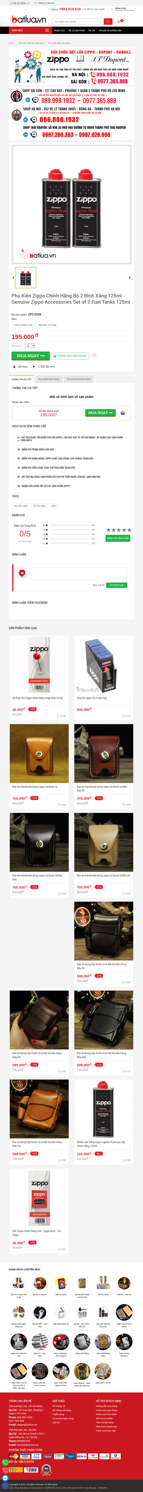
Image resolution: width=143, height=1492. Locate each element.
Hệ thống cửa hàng (61, 1410)
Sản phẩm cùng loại (23, 628)
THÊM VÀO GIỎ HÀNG (71, 356)
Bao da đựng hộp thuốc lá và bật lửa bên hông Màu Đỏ (37, 1055)
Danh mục (17, 30)
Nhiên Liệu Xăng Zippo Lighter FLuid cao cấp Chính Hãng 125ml (101, 1144)
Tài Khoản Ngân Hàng (63, 1418)
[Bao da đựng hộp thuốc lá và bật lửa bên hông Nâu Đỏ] (103, 931)
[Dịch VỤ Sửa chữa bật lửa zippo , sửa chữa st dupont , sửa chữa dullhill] (71, 65)
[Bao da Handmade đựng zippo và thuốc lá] (39, 753)
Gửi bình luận (117, 585)
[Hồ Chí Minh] (5, 1470)
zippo (53, 505)
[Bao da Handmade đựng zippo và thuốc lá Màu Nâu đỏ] (103, 753)
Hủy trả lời (98, 585)
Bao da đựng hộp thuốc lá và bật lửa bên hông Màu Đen (101, 1055)
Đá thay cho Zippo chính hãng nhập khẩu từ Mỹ (37, 698)
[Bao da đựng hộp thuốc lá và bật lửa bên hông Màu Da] (39, 1109)
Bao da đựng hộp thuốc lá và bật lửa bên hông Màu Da (37, 1144)
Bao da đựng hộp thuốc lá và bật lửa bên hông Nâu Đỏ (101, 966)
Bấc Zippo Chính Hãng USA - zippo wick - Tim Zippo (36, 1233)
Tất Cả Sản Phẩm (76, 30)
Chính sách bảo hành (106, 1414)
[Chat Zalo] (5, 1478)
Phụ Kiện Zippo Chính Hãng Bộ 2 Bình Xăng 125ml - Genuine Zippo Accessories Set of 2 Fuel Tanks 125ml (71, 298)
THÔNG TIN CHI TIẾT (22, 379)
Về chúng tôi (16, 37)
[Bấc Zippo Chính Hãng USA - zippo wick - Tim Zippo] (39, 1197)
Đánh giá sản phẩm (118, 538)
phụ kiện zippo (21, 505)
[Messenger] (5, 1485)
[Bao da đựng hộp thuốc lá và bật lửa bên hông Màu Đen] (103, 1020)
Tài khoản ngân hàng (79, 379)
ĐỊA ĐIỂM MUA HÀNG (49, 379)
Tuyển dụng (58, 1414)
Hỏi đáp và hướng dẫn (110, 30)
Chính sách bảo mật (106, 1430)
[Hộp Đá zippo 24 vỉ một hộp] (103, 664)
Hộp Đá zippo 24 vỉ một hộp (92, 698)
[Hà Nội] (5, 1462)
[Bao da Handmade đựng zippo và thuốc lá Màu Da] (103, 842)
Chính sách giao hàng (106, 1410)
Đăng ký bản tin (45, 3)
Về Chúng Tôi (58, 1406)
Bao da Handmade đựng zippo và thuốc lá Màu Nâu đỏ (102, 788)
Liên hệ (55, 1422)
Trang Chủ (59, 30)
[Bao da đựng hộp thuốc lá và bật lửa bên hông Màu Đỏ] (39, 1020)
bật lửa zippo (39, 505)
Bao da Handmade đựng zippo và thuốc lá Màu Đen (37, 877)
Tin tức (91, 30)
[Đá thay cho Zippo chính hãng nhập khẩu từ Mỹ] (39, 664)
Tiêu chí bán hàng (104, 1422)
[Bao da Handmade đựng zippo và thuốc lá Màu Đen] (39, 842)
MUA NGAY (28, 356)
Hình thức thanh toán (106, 1426)
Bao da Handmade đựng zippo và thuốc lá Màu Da (103, 875)
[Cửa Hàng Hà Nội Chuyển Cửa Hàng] (71, 113)
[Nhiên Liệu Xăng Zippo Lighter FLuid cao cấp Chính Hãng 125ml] (103, 1109)
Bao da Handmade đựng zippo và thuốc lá (34, 786)
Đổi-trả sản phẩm (104, 1418)
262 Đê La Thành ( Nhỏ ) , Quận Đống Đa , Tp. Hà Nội (27, 1435)
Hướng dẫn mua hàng (106, 1406)
